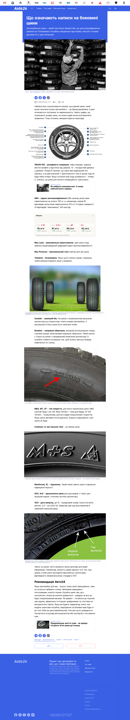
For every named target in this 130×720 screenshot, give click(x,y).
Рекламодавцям (89, 694)
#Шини (58, 639)
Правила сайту (89, 698)
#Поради (37, 639)
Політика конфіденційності (92, 709)
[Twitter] (20, 714)
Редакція (87, 701)
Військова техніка (59, 8)
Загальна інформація (91, 690)
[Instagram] (32, 714)
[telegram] (36, 97)
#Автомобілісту (49, 639)
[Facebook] (15, 714)
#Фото (76, 639)
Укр (110, 8)
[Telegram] (28, 714)
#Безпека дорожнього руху (44, 641)
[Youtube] (24, 714)
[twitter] (44, 97)
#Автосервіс (68, 639)
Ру (115, 8)
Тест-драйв (47, 8)
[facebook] (40, 97)
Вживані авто (72, 8)
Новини (39, 8)
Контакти (87, 705)
